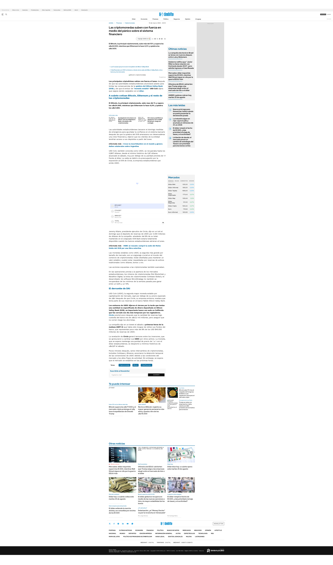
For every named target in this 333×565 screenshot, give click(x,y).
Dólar (134, 19)
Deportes (132, 533)
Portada (112, 530)
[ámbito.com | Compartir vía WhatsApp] (152, 38)
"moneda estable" (141, 88)
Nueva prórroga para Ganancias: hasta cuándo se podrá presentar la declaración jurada (183, 112)
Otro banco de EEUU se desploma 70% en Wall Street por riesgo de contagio (155, 120)
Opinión (187, 19)
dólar (141, 91)
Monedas (171, 181)
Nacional (112, 533)
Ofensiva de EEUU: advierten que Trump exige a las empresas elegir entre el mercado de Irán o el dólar (180, 87)
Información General (163, 533)
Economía (144, 19)
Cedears (191, 181)
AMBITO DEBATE (183, 542)
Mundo (122, 533)
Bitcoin (135, 365)
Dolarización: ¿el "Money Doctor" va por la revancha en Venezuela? (151, 511)
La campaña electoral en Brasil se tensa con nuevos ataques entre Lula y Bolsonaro (180, 55)
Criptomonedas (130, 23)
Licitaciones (199, 536)
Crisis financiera (146, 365)
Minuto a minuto (115, 464)
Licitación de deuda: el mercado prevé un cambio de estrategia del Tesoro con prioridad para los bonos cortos (183, 141)
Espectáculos (189, 533)
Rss (212, 533)
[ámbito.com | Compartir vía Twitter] (157, 38)
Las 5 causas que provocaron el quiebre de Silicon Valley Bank (130, 67)
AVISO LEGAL (160, 536)
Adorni (76, 10)
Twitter (110, 523)
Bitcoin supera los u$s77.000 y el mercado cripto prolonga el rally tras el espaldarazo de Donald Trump (122, 410)
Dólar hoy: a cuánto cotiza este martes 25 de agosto (121, 498)
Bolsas (177, 181)
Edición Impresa (146, 533)
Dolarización (84, 10)
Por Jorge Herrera (143, 516)
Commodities (184, 181)
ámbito (111, 23)
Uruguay (198, 19)
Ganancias (25, 10)
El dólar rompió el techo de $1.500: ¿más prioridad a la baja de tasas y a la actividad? (182, 131)
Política (165, 19)
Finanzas (155, 19)
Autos (178, 533)
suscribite (323, 14)
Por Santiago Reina (172, 516)
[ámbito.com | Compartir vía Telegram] (162, 38)
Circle (111, 315)
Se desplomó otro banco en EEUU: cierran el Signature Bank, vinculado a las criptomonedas (127, 120)
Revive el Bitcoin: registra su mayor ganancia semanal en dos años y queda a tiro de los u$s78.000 (151, 410)
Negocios (177, 19)
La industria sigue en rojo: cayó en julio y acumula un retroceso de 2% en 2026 (183, 122)
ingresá (329, 14)
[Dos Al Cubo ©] (215, 550)
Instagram (118, 523)
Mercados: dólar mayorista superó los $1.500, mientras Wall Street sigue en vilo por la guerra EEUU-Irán (180, 76)
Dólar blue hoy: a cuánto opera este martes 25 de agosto (179, 468)
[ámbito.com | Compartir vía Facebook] (155, 38)
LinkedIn (123, 523)
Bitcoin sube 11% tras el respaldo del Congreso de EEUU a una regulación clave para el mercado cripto (186, 393)
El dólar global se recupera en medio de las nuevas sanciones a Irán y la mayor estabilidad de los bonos (151, 500)
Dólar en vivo (15, 10)
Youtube (127, 523)
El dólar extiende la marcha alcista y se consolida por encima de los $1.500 (122, 510)
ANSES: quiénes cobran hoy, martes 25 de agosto (180, 96)
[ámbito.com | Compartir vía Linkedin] (159, 38)
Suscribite (156, 374)
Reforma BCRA (67, 10)
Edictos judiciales (175, 536)
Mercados (187, 530)
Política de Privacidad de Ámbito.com (137, 536)
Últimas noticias (125, 530)
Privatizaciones (35, 10)
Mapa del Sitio (114, 536)
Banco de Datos (173, 530)
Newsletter (329, 18)
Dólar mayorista (46, 10)
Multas (189, 536)
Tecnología (203, 533)
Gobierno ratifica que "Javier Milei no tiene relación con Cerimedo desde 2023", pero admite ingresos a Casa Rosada (181, 65)
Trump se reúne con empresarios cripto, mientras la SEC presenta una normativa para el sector (187, 405)
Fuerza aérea (57, 10)
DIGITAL (147, 542)
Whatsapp (132, 523)
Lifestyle (218, 530)
